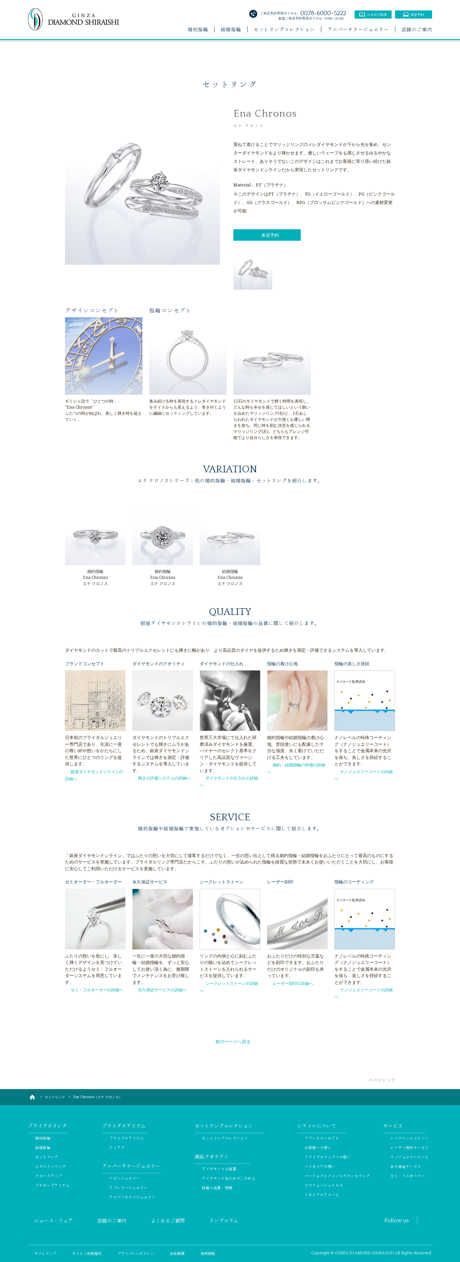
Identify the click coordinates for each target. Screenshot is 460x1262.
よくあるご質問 (168, 1220)
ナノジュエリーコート (409, 1157)
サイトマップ (45, 1253)
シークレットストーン (409, 1138)
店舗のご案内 (416, 29)
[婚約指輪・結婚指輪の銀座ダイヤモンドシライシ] (32, 1097)
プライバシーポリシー (136, 1253)
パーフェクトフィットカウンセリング (337, 1176)
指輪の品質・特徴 (217, 1187)
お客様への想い (317, 1147)
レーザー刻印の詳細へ (293, 983)
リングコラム (223, 1220)
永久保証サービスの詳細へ (162, 990)
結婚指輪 (231, 29)
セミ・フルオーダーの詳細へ (97, 990)
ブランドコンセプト (321, 1138)
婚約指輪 (198, 29)
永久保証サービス (405, 1166)
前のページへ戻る (233, 1041)
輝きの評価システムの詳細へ (164, 778)
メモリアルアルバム (321, 1195)
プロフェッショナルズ (323, 1185)
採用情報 (208, 1253)
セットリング (46, 1157)
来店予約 (270, 235)
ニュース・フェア (53, 1220)
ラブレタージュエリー (128, 1187)
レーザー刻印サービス (409, 1147)
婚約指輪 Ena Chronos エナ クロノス (95, 577)
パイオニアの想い (319, 1166)
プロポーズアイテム (52, 1185)
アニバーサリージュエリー (358, 29)
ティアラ (117, 1147)
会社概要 (177, 1253)
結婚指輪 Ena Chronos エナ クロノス (230, 577)
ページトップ (382, 1080)
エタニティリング (50, 1166)
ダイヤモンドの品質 (219, 1169)
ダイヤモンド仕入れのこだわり (229, 1178)
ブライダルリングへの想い (327, 1157)
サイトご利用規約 (86, 1253)
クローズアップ (48, 1176)
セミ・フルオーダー (407, 1176)
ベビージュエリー (124, 1178)
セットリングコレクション (284, 29)
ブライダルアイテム (126, 1138)
